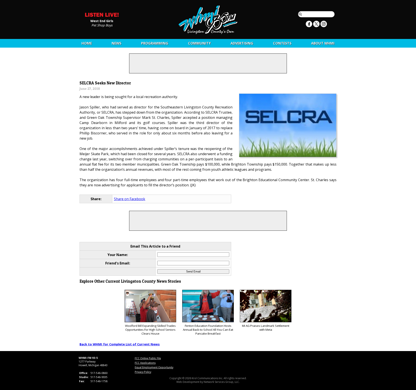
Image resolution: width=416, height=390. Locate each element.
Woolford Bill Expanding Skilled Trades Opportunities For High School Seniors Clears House (150, 329)
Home (86, 43)
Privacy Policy (143, 372)
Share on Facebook (129, 199)
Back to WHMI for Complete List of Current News (120, 344)
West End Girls (101, 20)
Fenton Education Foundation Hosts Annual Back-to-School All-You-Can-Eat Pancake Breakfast (208, 329)
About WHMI (323, 43)
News (116, 43)
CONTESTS (282, 43)
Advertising (242, 43)
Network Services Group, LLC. (222, 382)
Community (199, 43)
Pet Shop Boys (101, 25)
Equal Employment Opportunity (154, 367)
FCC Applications (145, 363)
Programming (154, 43)
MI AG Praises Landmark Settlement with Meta (265, 328)
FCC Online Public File (148, 358)
